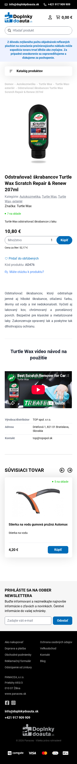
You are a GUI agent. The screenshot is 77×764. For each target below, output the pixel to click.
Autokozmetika (26, 84)
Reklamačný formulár (18, 661)
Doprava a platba (15, 648)
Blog (43, 661)
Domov (9, 84)
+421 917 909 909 (17, 717)
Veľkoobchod (48, 648)
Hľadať (67, 30)
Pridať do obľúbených (24, 258)
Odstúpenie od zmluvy (18, 667)
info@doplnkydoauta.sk (21, 711)
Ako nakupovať (14, 642)
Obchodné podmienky (18, 654)
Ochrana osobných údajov (56, 642)
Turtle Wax (45, 84)
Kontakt (45, 654)
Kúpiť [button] (58, 550)
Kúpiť (64, 240)
